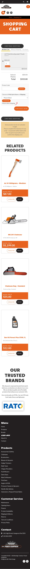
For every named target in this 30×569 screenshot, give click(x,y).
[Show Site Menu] (28, 6)
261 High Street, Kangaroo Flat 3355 (14, 533)
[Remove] (3, 61)
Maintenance (5, 502)
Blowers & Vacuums (7, 460)
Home (10, 17)
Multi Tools (4, 466)
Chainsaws (4, 454)
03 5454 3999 (7, 536)
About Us (4, 438)
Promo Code (6, 85)
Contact (3, 441)
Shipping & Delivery (7, 514)
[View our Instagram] (11, 13)
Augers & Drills (5, 483)
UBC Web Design (10, 559)
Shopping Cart (17, 17)
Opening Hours (5, 505)
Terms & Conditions (7, 520)
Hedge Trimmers (6, 463)
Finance (3, 508)
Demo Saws (4, 474)
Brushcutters (5, 457)
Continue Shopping (12, 46)
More (20, 199)
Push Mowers (5, 472)
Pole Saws (4, 480)
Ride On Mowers (6, 477)
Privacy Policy (5, 522)
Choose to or (13, 94)
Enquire (11, 199)
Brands (3, 432)
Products (4, 429)
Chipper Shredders (6, 469)
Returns (3, 517)
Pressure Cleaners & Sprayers (10, 486)
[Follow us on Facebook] (8, 13)
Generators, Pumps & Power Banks (11, 492)
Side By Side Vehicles (7, 489)
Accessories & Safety (7, 451)
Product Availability (7, 511)
